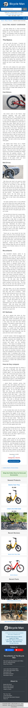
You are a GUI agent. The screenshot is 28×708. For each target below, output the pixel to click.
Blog (6, 20)
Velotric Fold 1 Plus (14, 485)
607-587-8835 (10, 14)
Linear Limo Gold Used (14, 508)
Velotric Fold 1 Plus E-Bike (14, 554)
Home (2, 20)
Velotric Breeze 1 (14, 575)
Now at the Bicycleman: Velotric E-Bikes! (14, 621)
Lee (14, 456)
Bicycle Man (17, 3)
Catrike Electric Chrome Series (10, 467)
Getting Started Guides (14, 461)
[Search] (24, 9)
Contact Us (19, 14)
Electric (10, 20)
